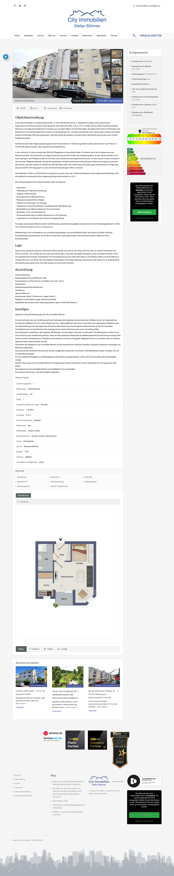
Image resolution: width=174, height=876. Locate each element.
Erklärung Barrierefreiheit (23, 796)
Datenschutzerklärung (22, 792)
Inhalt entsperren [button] (144, 212)
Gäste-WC (88, 477)
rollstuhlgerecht (90, 482)
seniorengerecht (23, 486)
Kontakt (74, 35)
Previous (15, 73)
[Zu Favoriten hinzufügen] (15, 52)
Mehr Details (21, 703)
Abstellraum (22, 477)
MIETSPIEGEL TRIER (60, 801)
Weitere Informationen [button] (144, 218)
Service (40, 35)
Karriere (63, 35)
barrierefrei (55, 477)
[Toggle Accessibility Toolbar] (6, 57)
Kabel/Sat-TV (22, 482)
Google (64, 649)
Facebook (35, 649)
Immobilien (28, 35)
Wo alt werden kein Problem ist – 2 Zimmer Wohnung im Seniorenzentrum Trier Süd (103, 694)
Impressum (19, 787)
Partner (114, 35)
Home (17, 35)
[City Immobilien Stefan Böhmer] (87, 19)
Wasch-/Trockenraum (59, 486)
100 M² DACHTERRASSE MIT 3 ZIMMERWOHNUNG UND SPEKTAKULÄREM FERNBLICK (65, 694)
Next (108, 73)
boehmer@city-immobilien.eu (148, 6)
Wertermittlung (20, 779)
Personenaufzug (57, 482)
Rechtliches (101, 35)
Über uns (51, 35)
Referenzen (87, 35)
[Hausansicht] (61, 73)
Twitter (50, 649)
